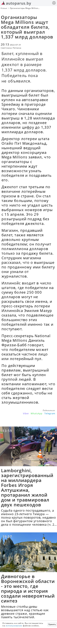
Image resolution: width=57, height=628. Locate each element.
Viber (26, 413)
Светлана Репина (11, 47)
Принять (52, 624)
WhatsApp (36, 413)
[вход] (54, 3)
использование (14, 625)
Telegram (49, 413)
